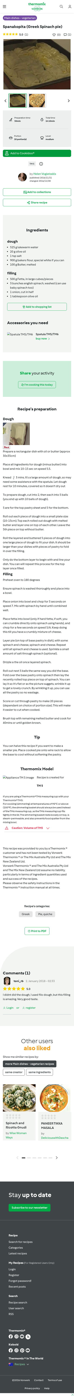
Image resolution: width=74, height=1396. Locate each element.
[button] (4, 6)
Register (14, 1275)
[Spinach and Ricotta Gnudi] (19, 1098)
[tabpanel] (37, 1122)
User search (16, 1308)
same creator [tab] (13, 1072)
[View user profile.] (22, 177)
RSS (11, 1314)
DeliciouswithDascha (54, 1137)
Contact (38, 1380)
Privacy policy (32, 1388)
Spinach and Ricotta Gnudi (16, 1125)
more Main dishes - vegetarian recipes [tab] (29, 1064)
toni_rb (19, 981)
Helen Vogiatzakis (44, 174)
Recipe (13, 1235)
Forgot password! (20, 1281)
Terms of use (55, 1380)
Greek (26, 914)
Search (13, 1296)
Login (12, 1269)
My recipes (31, 1262)
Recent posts (17, 1286)
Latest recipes (18, 1253)
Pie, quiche (45, 914)
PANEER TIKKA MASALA (52, 1125)
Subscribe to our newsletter (29, 1207)
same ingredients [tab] (40, 1072)
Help (47, 1388)
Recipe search (18, 1302)
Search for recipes (21, 1242)
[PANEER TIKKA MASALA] (54, 1098)
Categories (16, 1247)
